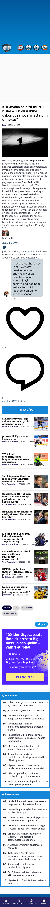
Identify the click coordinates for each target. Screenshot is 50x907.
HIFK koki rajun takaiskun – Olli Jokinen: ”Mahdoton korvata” (17, 514)
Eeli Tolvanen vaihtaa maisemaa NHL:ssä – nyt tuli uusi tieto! (24, 874)
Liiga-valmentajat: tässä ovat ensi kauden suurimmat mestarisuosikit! (16, 555)
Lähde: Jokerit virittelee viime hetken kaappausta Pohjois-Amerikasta (27, 803)
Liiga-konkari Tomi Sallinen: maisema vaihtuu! (27, 882)
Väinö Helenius (9, 504)
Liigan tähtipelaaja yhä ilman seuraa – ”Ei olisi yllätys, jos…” (27, 811)
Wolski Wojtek (10, 613)
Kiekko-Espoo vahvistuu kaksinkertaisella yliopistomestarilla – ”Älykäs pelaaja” (16, 537)
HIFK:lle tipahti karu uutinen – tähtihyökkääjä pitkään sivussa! (17, 572)
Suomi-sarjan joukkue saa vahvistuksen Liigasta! (21, 866)
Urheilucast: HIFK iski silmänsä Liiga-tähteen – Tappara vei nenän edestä (27, 827)
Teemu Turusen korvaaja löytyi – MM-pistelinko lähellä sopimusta (27, 819)
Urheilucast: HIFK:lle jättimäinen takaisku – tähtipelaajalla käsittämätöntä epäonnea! (24, 836)
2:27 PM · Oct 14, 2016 (13, 400)
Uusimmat (11, 695)
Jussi (4, 125)
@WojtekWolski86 (27, 251)
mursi (39, 163)
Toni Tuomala (8, 484)
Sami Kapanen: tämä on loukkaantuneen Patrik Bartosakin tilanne (16, 479)
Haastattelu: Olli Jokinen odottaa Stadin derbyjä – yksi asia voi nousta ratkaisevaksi (16, 497)
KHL (16, 607)
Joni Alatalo (7, 577)
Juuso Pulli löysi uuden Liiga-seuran (15, 438)
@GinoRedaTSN (10, 243)
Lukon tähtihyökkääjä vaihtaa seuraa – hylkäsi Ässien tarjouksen (16, 421)
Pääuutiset (27, 607)
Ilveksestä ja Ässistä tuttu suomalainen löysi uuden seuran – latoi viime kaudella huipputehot (25, 856)
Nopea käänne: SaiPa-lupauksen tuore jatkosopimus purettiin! (16, 589)
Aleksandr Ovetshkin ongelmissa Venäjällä (25, 846)
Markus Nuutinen (10, 426)
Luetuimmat (12, 794)
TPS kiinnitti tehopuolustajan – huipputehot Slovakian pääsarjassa (15, 457)
